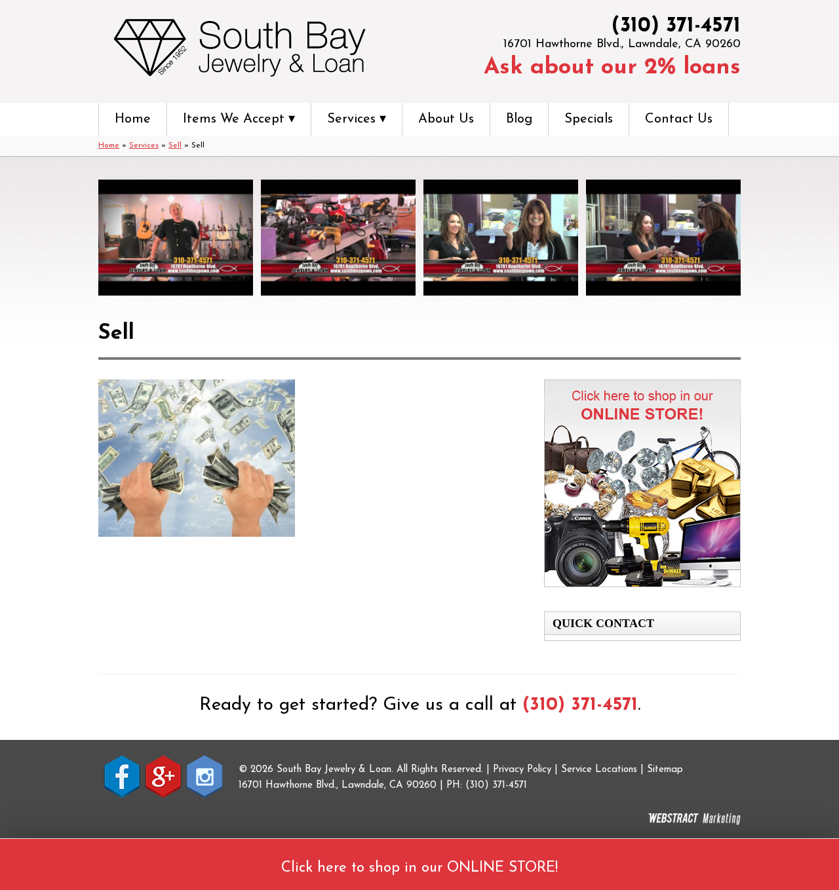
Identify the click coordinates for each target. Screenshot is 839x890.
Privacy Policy (522, 770)
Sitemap (665, 770)
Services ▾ (356, 119)
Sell (175, 145)
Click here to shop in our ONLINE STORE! (419, 868)
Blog (519, 119)
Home (133, 119)
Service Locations (599, 770)
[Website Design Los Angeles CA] (694, 819)
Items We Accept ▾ (239, 119)
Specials (588, 119)
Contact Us (678, 119)
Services (144, 145)
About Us (446, 119)
